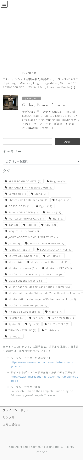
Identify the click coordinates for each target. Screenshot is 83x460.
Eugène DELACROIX (23, 212)
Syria (34, 324)
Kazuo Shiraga (19, 249)
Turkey (14, 336)
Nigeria (55, 311)
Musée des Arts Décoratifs (49, 262)
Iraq (31, 225)
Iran (13, 225)
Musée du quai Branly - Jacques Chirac (35, 274)
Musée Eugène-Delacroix (26, 280)
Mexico (15, 262)
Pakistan (16, 318)
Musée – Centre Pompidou (27, 305)
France (54, 212)
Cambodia (17, 193)
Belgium (57, 181)
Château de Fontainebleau (27, 200)
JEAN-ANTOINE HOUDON (46, 243)
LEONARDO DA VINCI (55, 249)
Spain (14, 324)
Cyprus (62, 200)
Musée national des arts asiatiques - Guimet (39, 287)
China (40, 193)
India (58, 218)
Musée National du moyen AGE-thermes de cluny (42, 299)
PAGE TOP (77, 442)
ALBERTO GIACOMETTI (25, 181)
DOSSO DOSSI (19, 206)
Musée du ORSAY (59, 268)
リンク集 (8, 417)
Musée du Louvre (22, 268)
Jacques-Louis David (23, 231)
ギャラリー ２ (31, 98)
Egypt (45, 206)
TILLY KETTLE (58, 324)
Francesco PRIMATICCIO (26, 218)
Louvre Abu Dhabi (23, 256)
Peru (37, 318)
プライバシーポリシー (17, 410)
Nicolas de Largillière (24, 311)
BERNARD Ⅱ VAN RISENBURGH (30, 187)
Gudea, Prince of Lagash (45, 105)
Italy (50, 225)
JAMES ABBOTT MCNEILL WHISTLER (33, 237)
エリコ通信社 (11, 424)
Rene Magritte (63, 318)
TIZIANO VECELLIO (22, 330)
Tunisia (52, 330)
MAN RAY (55, 256)
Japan (14, 243)
